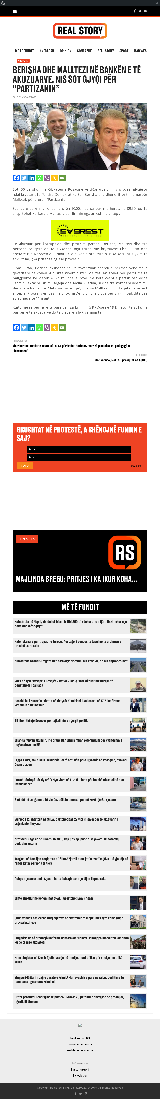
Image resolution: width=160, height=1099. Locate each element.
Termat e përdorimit (80, 1044)
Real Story (105, 51)
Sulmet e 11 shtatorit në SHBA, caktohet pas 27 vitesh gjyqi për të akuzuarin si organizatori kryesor (67, 822)
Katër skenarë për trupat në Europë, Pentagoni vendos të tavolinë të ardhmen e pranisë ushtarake (68, 644)
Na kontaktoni (80, 1069)
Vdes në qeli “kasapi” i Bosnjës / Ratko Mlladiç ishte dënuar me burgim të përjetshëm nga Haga (64, 683)
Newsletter (80, 1075)
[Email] (62, 178)
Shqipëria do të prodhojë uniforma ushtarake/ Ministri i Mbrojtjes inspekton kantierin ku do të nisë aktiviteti (72, 940)
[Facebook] (16, 178)
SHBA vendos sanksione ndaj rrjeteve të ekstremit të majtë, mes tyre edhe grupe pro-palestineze (69, 920)
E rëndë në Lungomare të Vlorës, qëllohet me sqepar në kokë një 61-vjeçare (65, 800)
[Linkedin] (31, 178)
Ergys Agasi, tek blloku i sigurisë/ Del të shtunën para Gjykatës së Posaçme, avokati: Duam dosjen (71, 762)
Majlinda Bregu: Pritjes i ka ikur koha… (76, 579)
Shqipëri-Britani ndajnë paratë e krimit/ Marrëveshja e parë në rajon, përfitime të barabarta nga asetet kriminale (69, 980)
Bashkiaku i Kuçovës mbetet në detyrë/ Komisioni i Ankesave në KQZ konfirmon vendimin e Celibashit (68, 703)
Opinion (65, 51)
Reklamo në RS (80, 1038)
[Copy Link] (54, 178)
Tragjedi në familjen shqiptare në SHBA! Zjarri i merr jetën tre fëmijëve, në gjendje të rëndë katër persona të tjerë (71, 861)
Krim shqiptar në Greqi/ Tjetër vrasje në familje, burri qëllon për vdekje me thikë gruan (68, 960)
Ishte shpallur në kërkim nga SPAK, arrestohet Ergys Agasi (54, 898)
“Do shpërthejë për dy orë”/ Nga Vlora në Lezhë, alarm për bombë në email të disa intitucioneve (69, 782)
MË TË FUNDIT (80, 607)
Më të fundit (24, 51)
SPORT (124, 51)
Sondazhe (84, 51)
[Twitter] (24, 178)
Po (33, 449)
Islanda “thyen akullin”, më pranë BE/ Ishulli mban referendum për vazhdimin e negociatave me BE (68, 743)
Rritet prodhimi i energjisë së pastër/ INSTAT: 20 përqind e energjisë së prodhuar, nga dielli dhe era (69, 999)
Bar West (141, 51)
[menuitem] (3, 3)
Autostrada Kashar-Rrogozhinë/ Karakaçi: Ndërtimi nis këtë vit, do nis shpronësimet (71, 661)
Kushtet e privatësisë (80, 1050)
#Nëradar (46, 51)
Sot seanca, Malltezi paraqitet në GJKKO (121, 360)
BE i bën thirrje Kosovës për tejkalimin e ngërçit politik (51, 721)
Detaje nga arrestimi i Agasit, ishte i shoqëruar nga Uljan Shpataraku (60, 879)
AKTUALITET (23, 61)
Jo (32, 457)
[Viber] (47, 178)
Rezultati (136, 465)
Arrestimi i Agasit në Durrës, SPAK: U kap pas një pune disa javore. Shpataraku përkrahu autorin (67, 842)
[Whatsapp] (39, 178)
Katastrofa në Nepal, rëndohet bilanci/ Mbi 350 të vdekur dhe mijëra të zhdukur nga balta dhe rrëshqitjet (71, 624)
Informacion (80, 1063)
